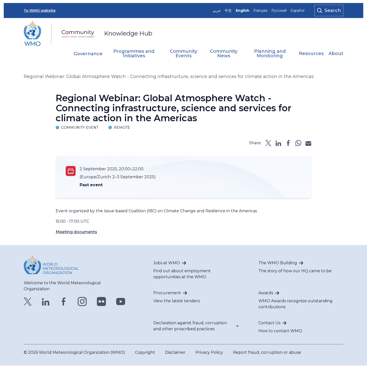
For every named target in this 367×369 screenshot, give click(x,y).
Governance (88, 54)
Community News (223, 53)
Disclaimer (175, 352)
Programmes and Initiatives (133, 53)
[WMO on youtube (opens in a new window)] (120, 301)
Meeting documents (76, 232)
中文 (228, 10)
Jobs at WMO (166, 262)
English (242, 10)
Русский (279, 10)
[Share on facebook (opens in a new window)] (288, 143)
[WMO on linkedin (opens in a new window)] (46, 302)
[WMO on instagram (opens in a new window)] (82, 301)
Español (297, 10)
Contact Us (269, 322)
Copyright (145, 352)
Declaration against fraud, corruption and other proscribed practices (190, 325)
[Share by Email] (308, 143)
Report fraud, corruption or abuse (267, 352)
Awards (265, 292)
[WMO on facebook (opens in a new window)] (64, 302)
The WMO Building (277, 262)
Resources (311, 53)
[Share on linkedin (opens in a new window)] (278, 143)
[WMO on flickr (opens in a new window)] (101, 301)
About (336, 53)
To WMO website (39, 10)
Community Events (183, 53)
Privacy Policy (209, 352)
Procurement (167, 292)
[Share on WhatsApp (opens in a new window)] (298, 143)
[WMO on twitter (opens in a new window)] (28, 302)
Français (260, 10)
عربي (217, 10)
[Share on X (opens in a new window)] (268, 143)
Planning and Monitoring (270, 53)
